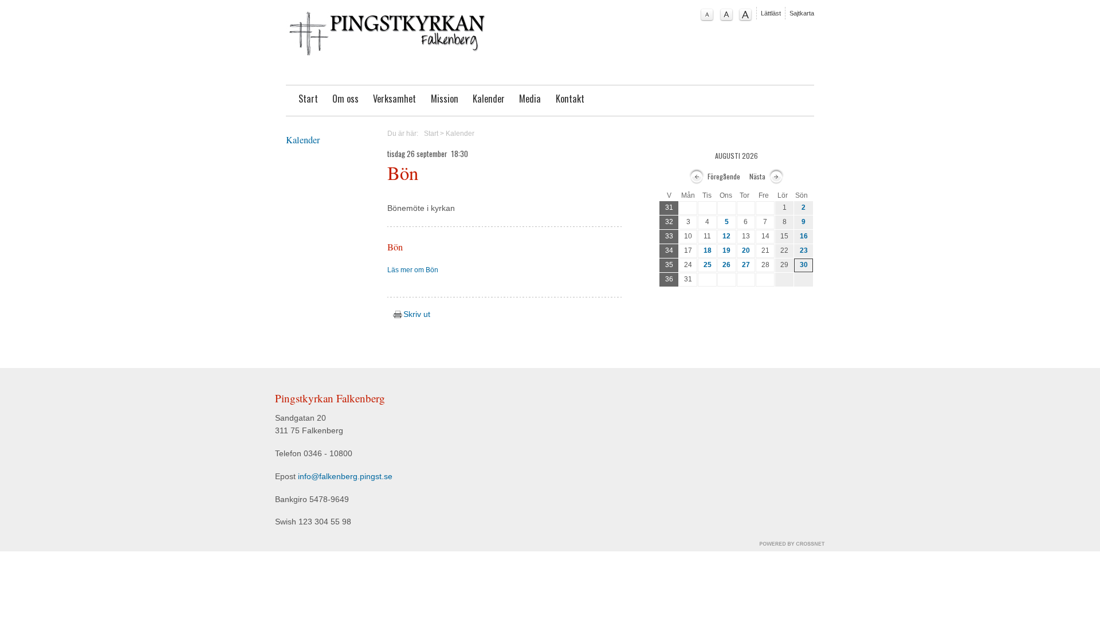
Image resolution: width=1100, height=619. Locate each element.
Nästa (757, 176)
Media (530, 98)
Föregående (724, 176)
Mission (444, 98)
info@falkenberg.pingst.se (345, 476)
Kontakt (570, 98)
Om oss (345, 98)
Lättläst (771, 13)
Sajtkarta (801, 13)
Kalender (489, 98)
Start (308, 98)
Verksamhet (394, 98)
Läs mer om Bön (412, 270)
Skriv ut (415, 314)
